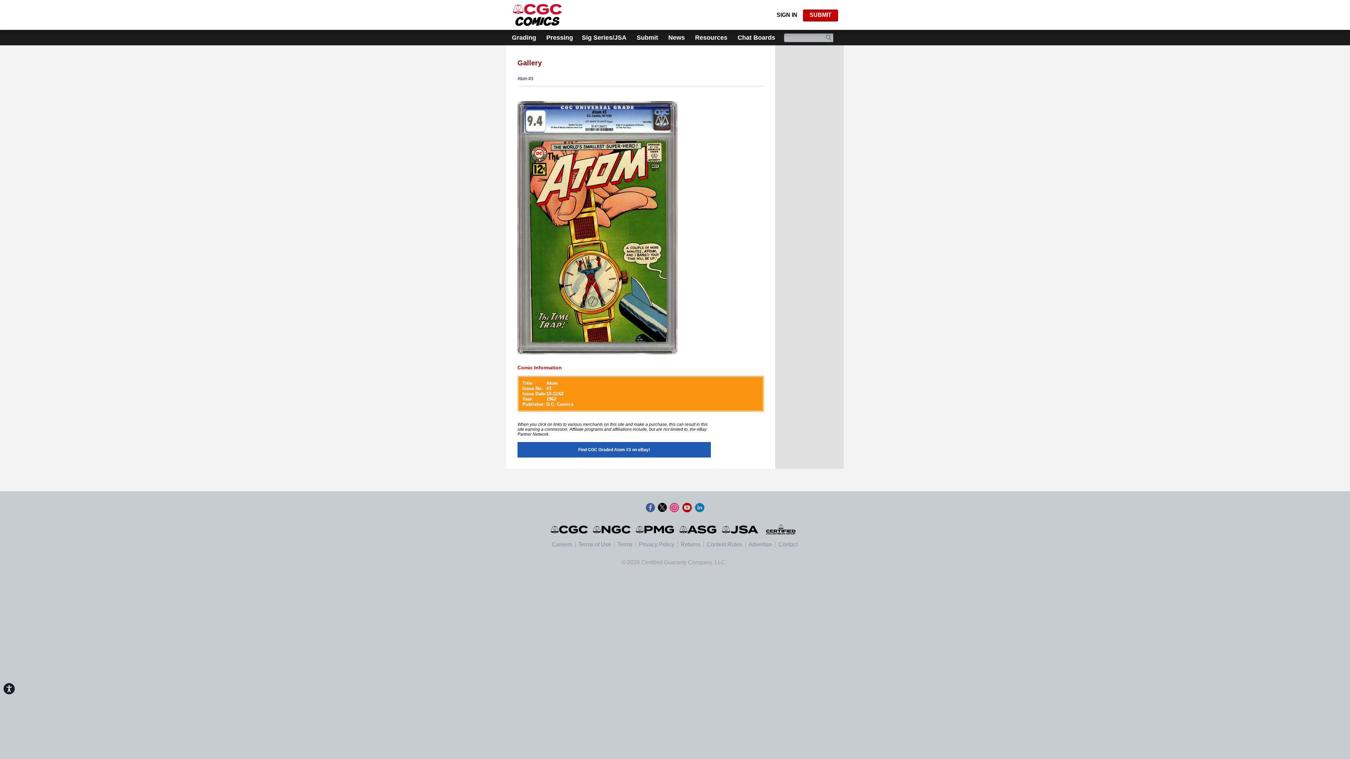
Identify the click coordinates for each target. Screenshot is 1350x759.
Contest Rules (724, 544)
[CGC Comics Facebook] (650, 507)
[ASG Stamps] (698, 529)
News (676, 37)
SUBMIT (820, 15)
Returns (690, 544)
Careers (562, 544)
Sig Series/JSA (604, 37)
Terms (624, 544)
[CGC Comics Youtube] (687, 507)
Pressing (559, 37)
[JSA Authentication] (740, 529)
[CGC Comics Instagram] (674, 507)
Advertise (760, 544)
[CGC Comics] (570, 529)
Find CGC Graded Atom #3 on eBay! (614, 449)
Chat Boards (756, 37)
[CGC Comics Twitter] (662, 507)
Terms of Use (594, 544)
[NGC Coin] (537, 15)
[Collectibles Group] (780, 529)
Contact (788, 544)
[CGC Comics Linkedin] (699, 507)
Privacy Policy (656, 544)
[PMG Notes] (655, 529)
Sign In (787, 15)
